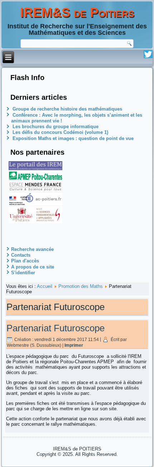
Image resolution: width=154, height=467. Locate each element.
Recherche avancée (32, 249)
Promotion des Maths (80, 286)
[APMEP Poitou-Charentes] (35, 178)
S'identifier (23, 272)
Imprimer (73, 345)
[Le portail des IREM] (35, 168)
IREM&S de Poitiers (77, 12)
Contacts (20, 255)
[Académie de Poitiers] (35, 203)
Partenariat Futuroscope (55, 328)
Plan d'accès (25, 260)
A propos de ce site (32, 267)
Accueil (44, 286)
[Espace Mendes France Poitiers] (35, 190)
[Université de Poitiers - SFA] (35, 221)
